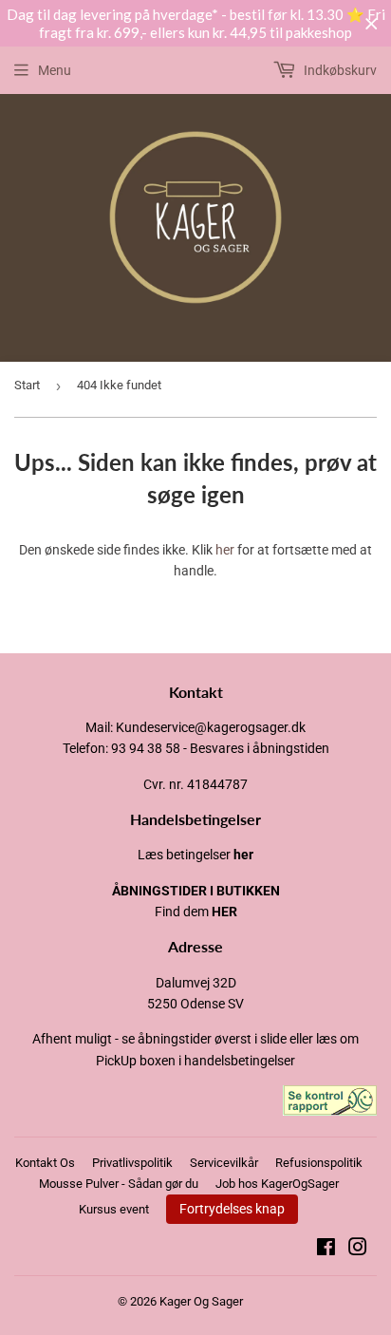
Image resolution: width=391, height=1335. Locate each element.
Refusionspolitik (319, 1163)
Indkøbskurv (339, 70)
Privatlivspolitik (132, 1163)
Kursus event (114, 1209)
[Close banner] (371, 24)
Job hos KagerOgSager (277, 1183)
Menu (54, 70)
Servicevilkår (224, 1163)
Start (27, 385)
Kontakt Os (45, 1163)
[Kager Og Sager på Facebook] (326, 1249)
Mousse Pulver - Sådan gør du (118, 1183)
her (224, 549)
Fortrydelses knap (232, 1208)
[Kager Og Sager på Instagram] (357, 1249)
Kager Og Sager (201, 1301)
